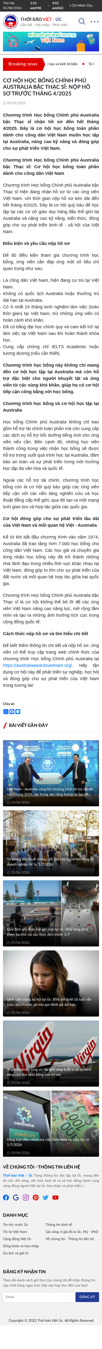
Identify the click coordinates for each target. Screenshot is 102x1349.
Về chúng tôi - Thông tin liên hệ (41, 1167)
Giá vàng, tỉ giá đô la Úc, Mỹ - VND (72, 1232)
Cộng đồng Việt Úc (17, 1239)
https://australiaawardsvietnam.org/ (37, 665)
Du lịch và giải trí (15, 1253)
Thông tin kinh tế (59, 1225)
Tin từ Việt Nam (15, 1232)
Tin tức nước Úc (15, 1225)
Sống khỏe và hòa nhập (21, 1246)
